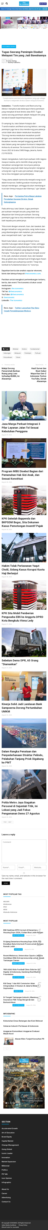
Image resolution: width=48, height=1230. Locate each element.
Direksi (24, 349)
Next (9, 822)
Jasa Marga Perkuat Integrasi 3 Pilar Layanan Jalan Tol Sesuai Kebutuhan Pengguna (21, 427)
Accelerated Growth (8, 46)
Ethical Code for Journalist (10, 1227)
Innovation (18, 949)
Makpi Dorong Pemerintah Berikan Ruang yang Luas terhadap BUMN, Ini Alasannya (11, 373)
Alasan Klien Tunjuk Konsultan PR (29, 1039)
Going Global (7, 1149)
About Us (5, 1189)
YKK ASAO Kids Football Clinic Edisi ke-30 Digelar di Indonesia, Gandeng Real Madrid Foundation (21, 971)
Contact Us (6, 1202)
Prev (5, 822)
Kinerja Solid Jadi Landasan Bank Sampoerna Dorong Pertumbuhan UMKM (22, 708)
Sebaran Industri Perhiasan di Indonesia (20, 1026)
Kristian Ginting (11, 61)
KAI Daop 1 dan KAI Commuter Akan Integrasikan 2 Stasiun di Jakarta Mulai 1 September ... (21, 985)
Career (4, 1193)
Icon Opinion (7, 1178)
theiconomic (9, 297)
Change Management (10, 1145)
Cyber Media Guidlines (9, 1225)
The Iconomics (16, 300)
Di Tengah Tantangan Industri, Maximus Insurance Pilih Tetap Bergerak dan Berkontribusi (20, 999)
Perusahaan (8, 357)
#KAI (5, 907)
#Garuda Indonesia (10, 912)
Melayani (18, 353)
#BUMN (6, 901)
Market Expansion (18, 963)
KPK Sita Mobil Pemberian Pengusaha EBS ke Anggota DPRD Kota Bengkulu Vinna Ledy (22, 617)
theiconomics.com (33, 273)
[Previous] (5, 1048)
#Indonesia (7, 904)
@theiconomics (15, 291)
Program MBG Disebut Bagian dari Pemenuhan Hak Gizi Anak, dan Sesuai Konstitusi (22, 475)
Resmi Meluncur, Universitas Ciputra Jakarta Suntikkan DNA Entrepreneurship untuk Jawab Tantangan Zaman (23, 958)
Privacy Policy (23, 1225)
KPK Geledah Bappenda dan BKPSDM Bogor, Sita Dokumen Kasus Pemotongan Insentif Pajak (22, 522)
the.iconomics (17, 288)
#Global (15, 349)
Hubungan (7, 353)
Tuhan (18, 357)
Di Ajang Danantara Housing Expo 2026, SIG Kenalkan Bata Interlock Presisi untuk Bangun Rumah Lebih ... (23, 944)
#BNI (5, 909)
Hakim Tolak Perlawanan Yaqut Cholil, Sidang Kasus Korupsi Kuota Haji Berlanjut (23, 569)
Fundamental (34, 349)
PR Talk (5, 1174)
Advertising (6, 1198)
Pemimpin (28, 353)
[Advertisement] (24, 330)
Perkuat (37, 353)
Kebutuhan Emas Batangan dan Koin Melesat (23, 1021)
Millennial (5, 1166)
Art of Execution (18, 935)
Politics (5, 1170)
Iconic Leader (7, 1153)
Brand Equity (18, 991)
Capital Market (7, 1141)
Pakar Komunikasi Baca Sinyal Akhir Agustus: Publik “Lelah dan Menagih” (20, 9)
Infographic (6, 1182)
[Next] (8, 1048)
